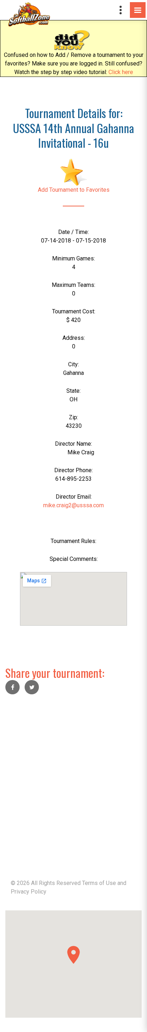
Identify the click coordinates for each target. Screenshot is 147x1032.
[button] (73, 955)
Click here (120, 72)
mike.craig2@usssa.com (73, 505)
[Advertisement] (73, 776)
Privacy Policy (28, 891)
